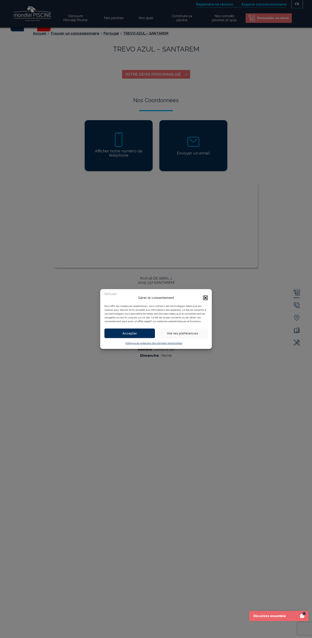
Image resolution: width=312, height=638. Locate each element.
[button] (205, 298)
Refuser (110, 294)
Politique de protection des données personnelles (153, 343)
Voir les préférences (182, 333)
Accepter (129, 333)
